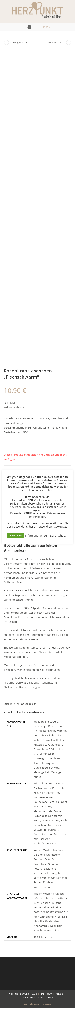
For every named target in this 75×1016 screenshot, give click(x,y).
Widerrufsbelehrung (18, 993)
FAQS (50, 997)
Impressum (46, 993)
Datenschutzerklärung (33, 997)
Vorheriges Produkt (19, 42)
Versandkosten (17, 407)
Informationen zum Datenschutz (45, 535)
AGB (34, 993)
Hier (19, 669)
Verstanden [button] (15, 535)
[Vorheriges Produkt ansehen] (6, 42)
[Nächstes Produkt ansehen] (68, 42)
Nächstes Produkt (56, 42)
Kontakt (59, 993)
